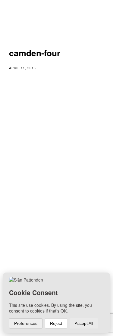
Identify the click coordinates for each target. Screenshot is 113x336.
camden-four (34, 192)
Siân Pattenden (40, 241)
